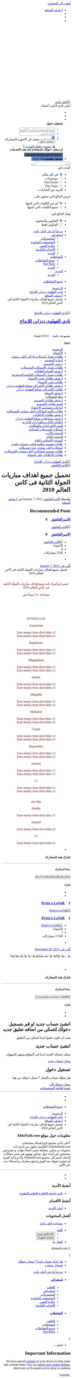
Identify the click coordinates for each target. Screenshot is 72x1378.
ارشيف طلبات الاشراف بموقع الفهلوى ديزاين (34, 385)
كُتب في (55, 566)
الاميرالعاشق (52, 499)
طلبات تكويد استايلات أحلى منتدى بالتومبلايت (34, 411)
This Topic (51, 186)
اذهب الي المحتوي (59, 3)
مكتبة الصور (47, 245)
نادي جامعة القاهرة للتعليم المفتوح (41, 1193)
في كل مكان (50, 174)
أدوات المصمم (54, 360)
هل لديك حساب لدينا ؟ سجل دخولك (40, 119)
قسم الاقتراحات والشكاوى (46, 425)
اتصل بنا (58, 1241)
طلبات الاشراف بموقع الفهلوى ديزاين (39, 389)
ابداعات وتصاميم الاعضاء (47, 407)
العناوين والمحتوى (47, 220)
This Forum (51, 182)
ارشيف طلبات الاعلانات (48, 415)
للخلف (51, 1287)
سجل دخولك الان (59, 1084)
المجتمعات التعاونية (43, 242)
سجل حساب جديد (59, 1061)
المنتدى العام (54, 436)
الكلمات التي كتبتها (42, 203)
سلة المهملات (54, 396)
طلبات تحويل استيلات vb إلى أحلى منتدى (37, 356)
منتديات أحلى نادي (51, 1223)
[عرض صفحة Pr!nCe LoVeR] (59, 910)
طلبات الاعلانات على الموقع (45, 455)
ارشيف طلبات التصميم (48, 400)
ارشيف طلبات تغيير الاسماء (45, 378)
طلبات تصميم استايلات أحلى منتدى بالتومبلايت (33, 451)
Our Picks (49, 263)
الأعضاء (58, 353)
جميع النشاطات (45, 260)
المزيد (51, 253)
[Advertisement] (36, 61)
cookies (30, 1361)
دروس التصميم (53, 364)
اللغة (60, 1230)
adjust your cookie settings (54, 1364)
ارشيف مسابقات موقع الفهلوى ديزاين (39, 418)
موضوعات (51, 178)
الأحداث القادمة (45, 249)
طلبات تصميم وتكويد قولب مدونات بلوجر (37, 444)
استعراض (57, 235)
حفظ (67, 342)
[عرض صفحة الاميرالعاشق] (60, 465)
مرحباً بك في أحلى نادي (48, 231)
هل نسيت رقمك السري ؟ (39, 146)
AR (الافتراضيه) (45, 1234)
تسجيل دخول (47, 141)
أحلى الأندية (56, 1208)
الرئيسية (57, 349)
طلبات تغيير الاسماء (50, 382)
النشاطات (56, 256)
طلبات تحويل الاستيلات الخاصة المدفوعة (37, 374)
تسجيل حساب (54, 158)
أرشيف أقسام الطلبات (48, 371)
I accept (65, 1374)
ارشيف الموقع (54, 393)
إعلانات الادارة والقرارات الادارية (42, 422)
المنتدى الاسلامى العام (49, 440)
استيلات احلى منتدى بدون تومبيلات (41, 447)
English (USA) (46, 1238)
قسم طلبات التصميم (49, 404)
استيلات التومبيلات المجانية (46, 429)
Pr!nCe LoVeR (53, 903)
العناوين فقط (49, 224)
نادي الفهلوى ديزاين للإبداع (45, 321)
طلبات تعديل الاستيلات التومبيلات (42, 367)
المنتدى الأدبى (54, 433)
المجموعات (48, 238)
